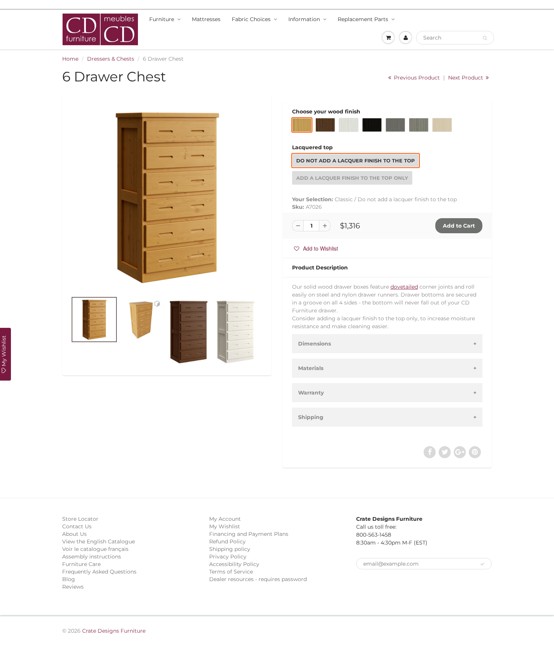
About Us (74, 534)
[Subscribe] (482, 564)
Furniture (161, 19)
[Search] (484, 38)
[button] (316, 248)
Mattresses (206, 19)
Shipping (310, 417)
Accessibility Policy (234, 564)
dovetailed (404, 286)
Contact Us (77, 526)
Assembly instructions (91, 556)
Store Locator (80, 518)
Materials (310, 368)
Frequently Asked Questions (99, 571)
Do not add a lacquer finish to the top (355, 161)
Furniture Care (81, 564)
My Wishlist (224, 526)
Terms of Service (231, 571)
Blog (68, 579)
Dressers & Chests (110, 58)
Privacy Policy (227, 556)
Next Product (466, 77)
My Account (225, 518)
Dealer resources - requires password (258, 579)
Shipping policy (229, 549)
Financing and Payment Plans (248, 534)
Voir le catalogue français (95, 549)
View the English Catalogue (98, 541)
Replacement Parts (363, 19)
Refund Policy (227, 541)
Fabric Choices (251, 19)
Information (304, 19)
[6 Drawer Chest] (167, 197)
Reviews (73, 586)
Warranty (311, 392)
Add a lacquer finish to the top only (352, 178)
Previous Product (416, 77)
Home (70, 58)
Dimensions (314, 343)
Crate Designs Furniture (113, 630)
